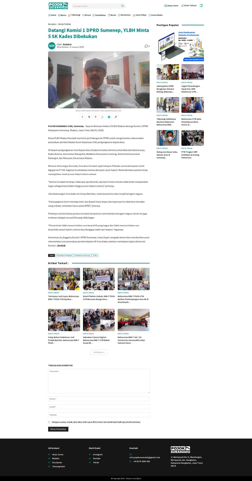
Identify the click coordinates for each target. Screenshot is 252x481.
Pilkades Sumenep (82, 255)
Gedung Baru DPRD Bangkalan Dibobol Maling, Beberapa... (165, 89)
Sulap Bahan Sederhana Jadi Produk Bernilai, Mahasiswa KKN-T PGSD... (63, 340)
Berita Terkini (64, 24)
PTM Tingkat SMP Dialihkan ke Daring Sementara (190, 155)
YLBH (95, 255)
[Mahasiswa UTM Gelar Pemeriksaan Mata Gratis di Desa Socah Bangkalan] (192, 105)
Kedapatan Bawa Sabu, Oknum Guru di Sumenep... (167, 155)
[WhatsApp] (102, 117)
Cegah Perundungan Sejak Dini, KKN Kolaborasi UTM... (190, 89)
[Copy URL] (116, 117)
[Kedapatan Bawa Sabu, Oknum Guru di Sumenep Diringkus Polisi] (168, 138)
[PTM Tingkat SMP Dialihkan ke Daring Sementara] (192, 138)
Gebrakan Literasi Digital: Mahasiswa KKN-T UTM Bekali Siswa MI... (96, 340)
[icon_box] (171, 5)
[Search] (122, 6)
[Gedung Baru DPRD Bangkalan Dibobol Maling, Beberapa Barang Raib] (168, 72)
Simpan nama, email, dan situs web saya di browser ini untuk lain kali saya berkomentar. (96, 422)
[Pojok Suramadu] (58, 6)
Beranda (52, 24)
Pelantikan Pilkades (64, 255)
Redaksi (67, 44)
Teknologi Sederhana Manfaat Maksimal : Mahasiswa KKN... (166, 122)
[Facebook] (82, 117)
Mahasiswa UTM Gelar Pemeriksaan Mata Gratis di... (191, 122)
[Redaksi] (52, 45)
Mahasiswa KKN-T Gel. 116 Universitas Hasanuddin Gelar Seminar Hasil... (131, 340)
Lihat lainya (97, 352)
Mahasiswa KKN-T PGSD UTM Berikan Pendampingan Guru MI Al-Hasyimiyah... (133, 299)
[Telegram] (109, 117)
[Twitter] (89, 117)
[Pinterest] (95, 117)
